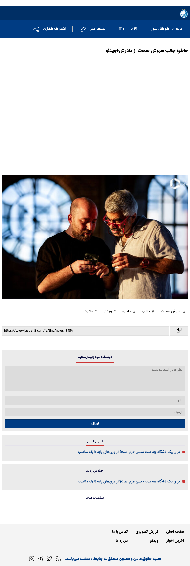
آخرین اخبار (175, 541)
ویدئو (108, 311)
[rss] (58, 559)
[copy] (178, 331)
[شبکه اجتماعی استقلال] (49, 559)
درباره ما (122, 541)
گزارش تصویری (147, 532)
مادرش (88, 311)
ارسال (95, 423)
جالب (146, 311)
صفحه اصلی (175, 532)
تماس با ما (120, 532)
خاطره (127, 311)
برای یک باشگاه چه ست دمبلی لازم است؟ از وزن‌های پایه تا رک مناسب (129, 452)
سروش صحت (171, 311)
